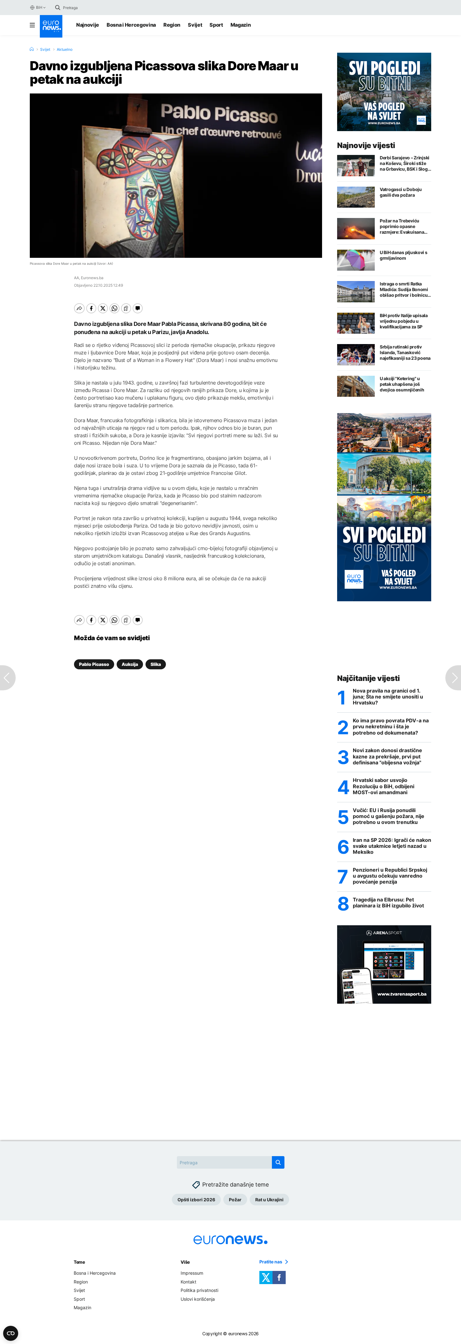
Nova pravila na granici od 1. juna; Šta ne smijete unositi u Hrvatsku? (388, 697)
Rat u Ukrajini (269, 1199)
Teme (79, 1262)
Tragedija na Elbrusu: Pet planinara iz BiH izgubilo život (388, 903)
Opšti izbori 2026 (196, 1199)
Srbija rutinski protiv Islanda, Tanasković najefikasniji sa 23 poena (405, 352)
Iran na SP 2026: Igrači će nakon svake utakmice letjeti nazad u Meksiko (392, 846)
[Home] (32, 49)
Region (171, 25)
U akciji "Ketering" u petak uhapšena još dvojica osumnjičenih (402, 384)
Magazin (240, 25)
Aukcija (130, 664)
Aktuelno (64, 49)
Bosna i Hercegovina (131, 25)
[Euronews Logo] (51, 26)
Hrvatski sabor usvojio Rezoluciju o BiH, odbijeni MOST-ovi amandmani (383, 786)
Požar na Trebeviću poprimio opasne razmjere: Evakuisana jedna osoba (402, 226)
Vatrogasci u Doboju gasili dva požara (401, 192)
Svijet (195, 25)
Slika (156, 664)
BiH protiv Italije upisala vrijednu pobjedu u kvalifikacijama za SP (404, 321)
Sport (216, 25)
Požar (235, 1199)
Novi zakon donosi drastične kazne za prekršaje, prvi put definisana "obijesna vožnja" (387, 756)
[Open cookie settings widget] (10, 1333)
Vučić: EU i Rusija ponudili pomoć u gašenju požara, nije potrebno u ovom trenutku (388, 816)
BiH (39, 7)
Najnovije (87, 25)
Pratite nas (270, 1261)
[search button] (58, 8)
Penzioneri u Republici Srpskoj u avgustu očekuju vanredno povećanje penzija (390, 876)
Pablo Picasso (94, 664)
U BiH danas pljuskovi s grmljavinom (403, 255)
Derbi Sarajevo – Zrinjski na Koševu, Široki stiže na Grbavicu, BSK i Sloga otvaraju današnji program (405, 163)
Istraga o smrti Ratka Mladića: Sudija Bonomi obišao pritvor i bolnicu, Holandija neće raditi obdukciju (404, 289)
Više (185, 1262)
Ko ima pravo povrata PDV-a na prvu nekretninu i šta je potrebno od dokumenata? (391, 727)
